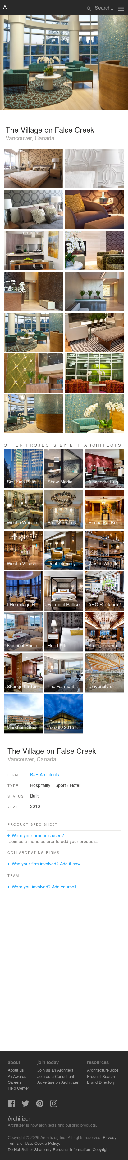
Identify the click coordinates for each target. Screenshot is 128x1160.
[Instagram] (53, 1106)
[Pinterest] (39, 1106)
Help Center (18, 1088)
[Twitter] (25, 1106)
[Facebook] (11, 1106)
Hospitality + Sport (48, 785)
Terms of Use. (20, 1143)
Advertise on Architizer (57, 1082)
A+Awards (17, 1076)
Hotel (75, 785)
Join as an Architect (55, 1070)
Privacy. (110, 1137)
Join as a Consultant (55, 1076)
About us (16, 1070)
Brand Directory (101, 1082)
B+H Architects (44, 774)
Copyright (101, 1149)
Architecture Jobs (103, 1070)
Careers (15, 1082)
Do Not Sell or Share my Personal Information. (49, 1149)
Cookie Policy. (47, 1143)
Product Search (101, 1076)
